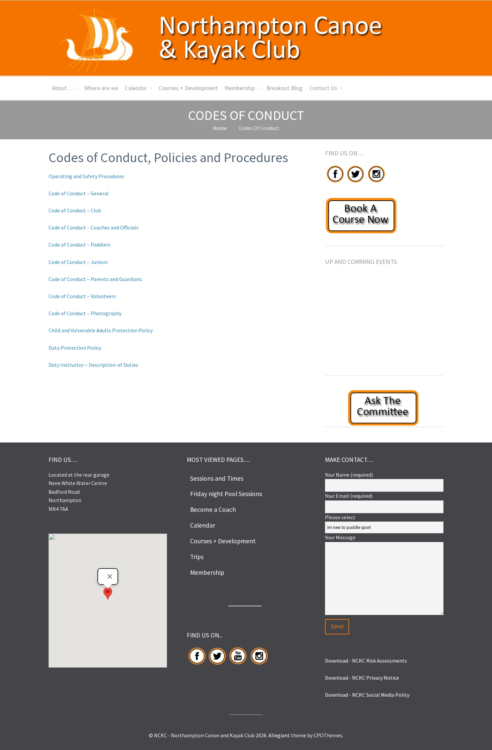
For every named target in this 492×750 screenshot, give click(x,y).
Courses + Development (188, 88)
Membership (240, 88)
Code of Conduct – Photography (85, 313)
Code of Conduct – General (79, 193)
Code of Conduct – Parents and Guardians (95, 279)
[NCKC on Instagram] (376, 182)
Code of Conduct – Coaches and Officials (94, 227)
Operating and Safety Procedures (86, 176)
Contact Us (323, 88)
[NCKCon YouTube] (238, 664)
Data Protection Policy (75, 347)
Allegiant (279, 735)
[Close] (110, 576)
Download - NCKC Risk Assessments (366, 660)
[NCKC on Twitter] (355, 182)
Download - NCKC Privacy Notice (362, 677)
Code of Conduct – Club (75, 210)
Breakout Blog (284, 88)
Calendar (136, 88)
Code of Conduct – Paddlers (79, 244)
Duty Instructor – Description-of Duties (93, 364)
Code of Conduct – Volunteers (82, 296)
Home (220, 128)
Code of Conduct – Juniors (78, 262)
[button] (107, 594)
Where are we (101, 88)
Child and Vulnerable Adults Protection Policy (101, 330)
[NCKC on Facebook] (335, 182)
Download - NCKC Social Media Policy (367, 694)
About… (62, 88)
